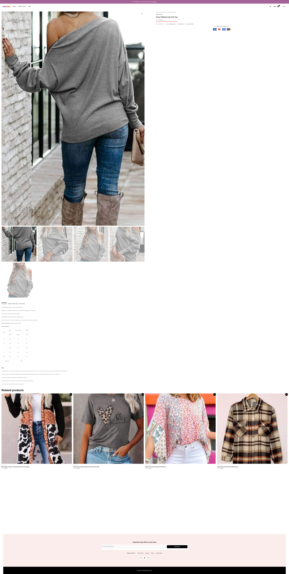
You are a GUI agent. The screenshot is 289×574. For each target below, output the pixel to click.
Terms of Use (140, 553)
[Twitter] (144, 558)
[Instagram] (148, 558)
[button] (31, 7)
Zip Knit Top (181, 24)
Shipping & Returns (131, 553)
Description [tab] (4, 303)
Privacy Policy (22, 6)
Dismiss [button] (154, 1)
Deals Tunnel (190, 24)
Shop (29, 6)
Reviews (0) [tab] (22, 303)
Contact (147, 553)
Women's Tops (162, 12)
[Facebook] (141, 558)
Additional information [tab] (13, 303)
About (14, 6)
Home (157, 12)
